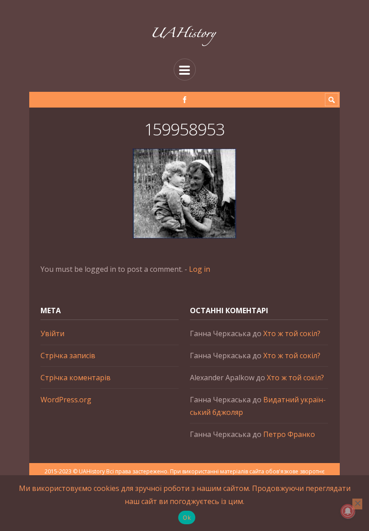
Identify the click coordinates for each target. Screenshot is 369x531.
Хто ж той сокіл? (291, 333)
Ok (187, 517)
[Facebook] (185, 100)
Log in (199, 269)
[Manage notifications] (348, 511)
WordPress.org (65, 400)
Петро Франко (289, 434)
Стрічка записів (67, 355)
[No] (357, 504)
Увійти (52, 333)
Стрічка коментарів (75, 377)
